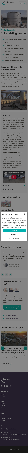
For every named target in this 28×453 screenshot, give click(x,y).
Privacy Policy (18, 227)
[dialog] (14, 226)
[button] (14, 238)
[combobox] (24, 214)
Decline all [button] (14, 234)
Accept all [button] (14, 230)
